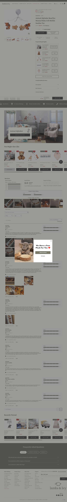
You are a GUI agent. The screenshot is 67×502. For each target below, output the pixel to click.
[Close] (51, 241)
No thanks (43, 256)
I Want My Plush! (43, 252)
